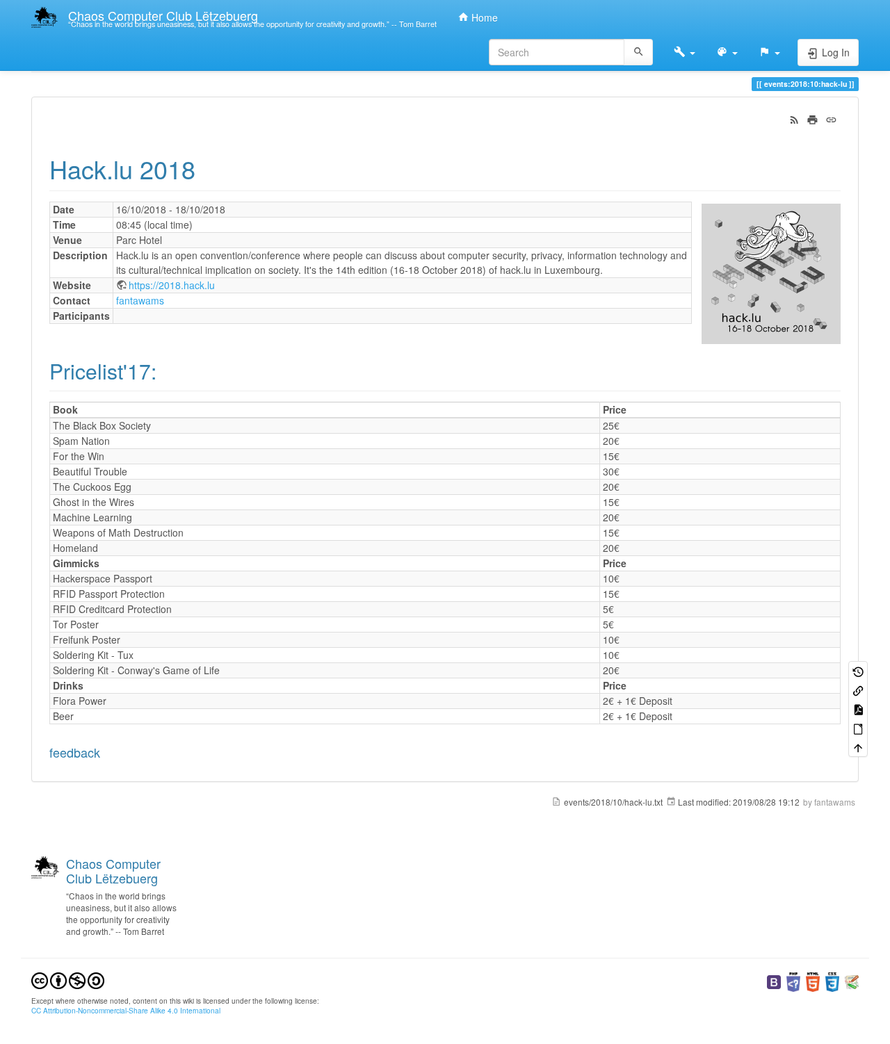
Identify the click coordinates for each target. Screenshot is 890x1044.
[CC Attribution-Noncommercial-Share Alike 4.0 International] (67, 979)
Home (483, 17)
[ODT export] (858, 728)
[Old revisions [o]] (858, 670)
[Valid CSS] (832, 980)
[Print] (812, 118)
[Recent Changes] (794, 118)
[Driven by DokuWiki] (852, 980)
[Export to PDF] (858, 708)
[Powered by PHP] (793, 980)
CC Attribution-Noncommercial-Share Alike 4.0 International (125, 1010)
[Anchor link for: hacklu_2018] (208, 168)
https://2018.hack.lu (172, 285)
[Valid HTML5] (813, 980)
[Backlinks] (858, 690)
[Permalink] (831, 118)
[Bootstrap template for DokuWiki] (774, 980)
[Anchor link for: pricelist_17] (166, 370)
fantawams (140, 300)
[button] (684, 52)
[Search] (639, 52)
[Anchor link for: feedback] (106, 752)
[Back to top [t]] (858, 747)
